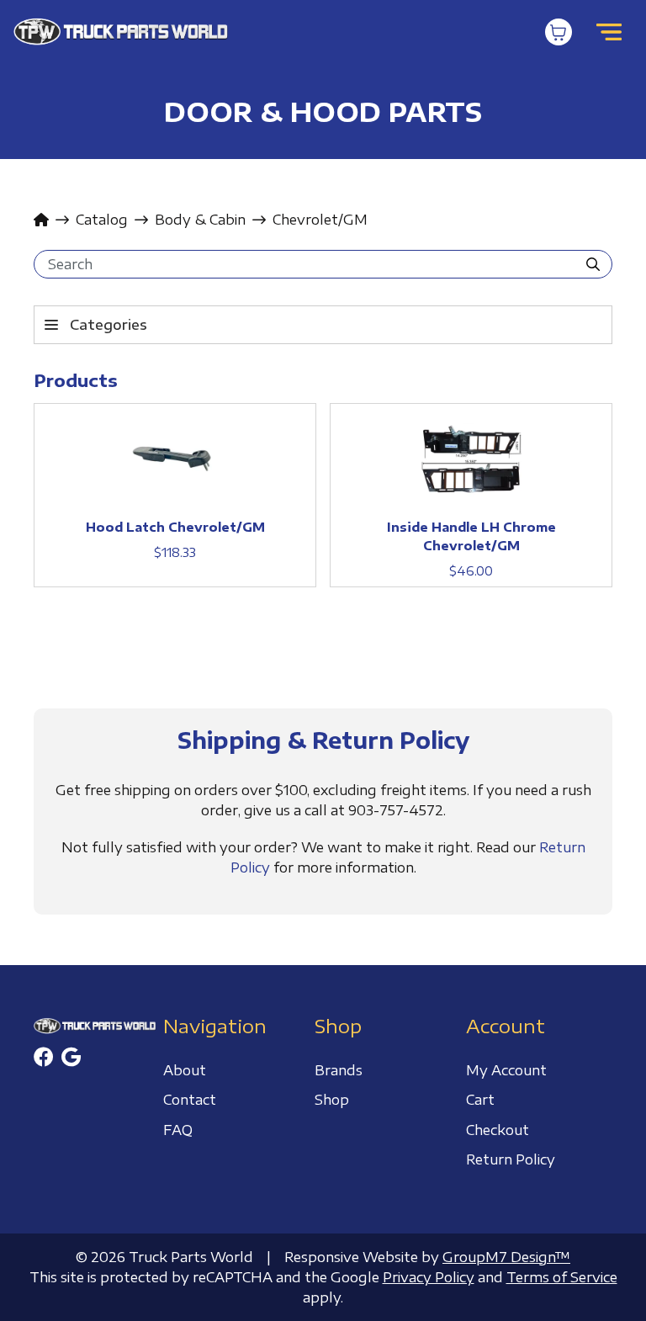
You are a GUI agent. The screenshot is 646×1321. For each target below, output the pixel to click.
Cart (480, 1099)
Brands (339, 1070)
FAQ (178, 1130)
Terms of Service (561, 1277)
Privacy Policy (428, 1277)
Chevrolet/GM (320, 219)
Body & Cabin (200, 219)
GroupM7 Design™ (506, 1257)
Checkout (497, 1130)
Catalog (102, 219)
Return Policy (510, 1159)
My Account (506, 1070)
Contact (189, 1099)
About (184, 1070)
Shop (332, 1099)
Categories (108, 324)
